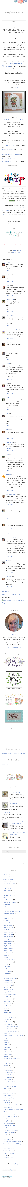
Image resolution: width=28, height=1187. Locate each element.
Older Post (22, 594)
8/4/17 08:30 (9, 270)
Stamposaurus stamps (10, 1114)
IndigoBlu (6, 996)
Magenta (6, 1033)
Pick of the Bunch (9, 1068)
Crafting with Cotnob (17, 529)
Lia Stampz (7, 1019)
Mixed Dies (7, 1049)
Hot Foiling (7, 987)
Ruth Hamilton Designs (10, 1086)
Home (14, 594)
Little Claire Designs (9, 1029)
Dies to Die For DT (9, 932)
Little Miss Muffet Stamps (11, 1031)
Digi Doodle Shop (8, 934)
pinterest (14, 247)
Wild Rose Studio (8, 1151)
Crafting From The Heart (9, 145)
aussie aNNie (9, 442)
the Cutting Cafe (8, 1123)
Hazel (7, 560)
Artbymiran (7, 886)
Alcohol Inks (7, 881)
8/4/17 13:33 (9, 338)
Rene (7, 397)
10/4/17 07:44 (10, 504)
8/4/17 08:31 (9, 281)
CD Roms (6, 897)
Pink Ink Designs (8, 1075)
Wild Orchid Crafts (9, 1148)
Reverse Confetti (8, 1081)
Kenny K (6, 1010)
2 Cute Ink (6, 874)
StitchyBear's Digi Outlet (11, 1116)
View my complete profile (14, 647)
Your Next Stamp (8, 1157)
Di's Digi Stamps (16, 252)
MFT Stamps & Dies (9, 1047)
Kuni (7, 351)
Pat (7, 508)
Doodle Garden (8, 950)
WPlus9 (6, 1155)
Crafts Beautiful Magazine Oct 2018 (13, 911)
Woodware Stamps (9, 1153)
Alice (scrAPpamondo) (12, 330)
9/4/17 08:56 (9, 438)
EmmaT (8, 285)
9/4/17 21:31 (9, 490)
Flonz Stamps (7, 971)
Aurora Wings (7, 888)
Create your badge (6, 768)
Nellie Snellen (7, 1054)
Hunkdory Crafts (8, 989)
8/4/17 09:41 (9, 295)
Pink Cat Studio (8, 1070)
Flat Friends (7, 969)
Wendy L (8, 274)
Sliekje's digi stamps (9, 1098)
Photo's (6, 1065)
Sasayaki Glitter (8, 1091)
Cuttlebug (6, 920)
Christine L (9, 315)
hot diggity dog (8, 985)
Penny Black (7, 1056)
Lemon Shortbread (9, 1017)
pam (7, 383)
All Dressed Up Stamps (10, 883)
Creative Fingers (7, 161)
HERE (16, 87)
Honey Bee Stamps (9, 982)
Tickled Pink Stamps (9, 1132)
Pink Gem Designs (8, 1072)
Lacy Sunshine (8, 1012)
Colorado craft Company (10, 902)
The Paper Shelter (7, 159)
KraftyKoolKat (10, 299)
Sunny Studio (7, 1121)
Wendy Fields (5, 764)
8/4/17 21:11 (9, 393)
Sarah (7, 454)
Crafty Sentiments (9, 913)
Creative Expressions (9, 916)
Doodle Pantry (7, 953)
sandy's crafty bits (11, 494)
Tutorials (6, 1134)
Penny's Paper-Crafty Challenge (11, 154)
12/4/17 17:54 (10, 572)
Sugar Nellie (7, 1118)
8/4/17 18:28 (9, 359)
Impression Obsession (10, 994)
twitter (21, 244)
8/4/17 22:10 (9, 409)
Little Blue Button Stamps (11, 1026)
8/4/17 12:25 (9, 326)
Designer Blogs (17, 1185)
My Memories (7, 1052)
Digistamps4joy (8, 941)
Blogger (17, 1164)
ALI (7, 342)
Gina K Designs (8, 980)
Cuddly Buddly (8, 918)
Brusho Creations (8, 893)
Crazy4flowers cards (14, 12)
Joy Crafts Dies (8, 1003)
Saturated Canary (8, 1095)
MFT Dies (6, 1045)
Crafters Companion (9, 906)
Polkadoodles (7, 1079)
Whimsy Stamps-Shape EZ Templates (14, 1144)
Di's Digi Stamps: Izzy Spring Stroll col (14, 120)
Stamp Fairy (7, 1102)
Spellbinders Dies (8, 1100)
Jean (7, 413)
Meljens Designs (8, 1040)
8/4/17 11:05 (9, 311)
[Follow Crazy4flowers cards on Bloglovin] (9, 1170)
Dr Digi (5, 955)
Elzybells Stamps (8, 959)
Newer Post (6, 594)
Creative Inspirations (8, 149)
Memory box (7, 1042)
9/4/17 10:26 (9, 450)
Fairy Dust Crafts (8, 962)
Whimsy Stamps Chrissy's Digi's (12, 1141)
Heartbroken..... (8, 812)
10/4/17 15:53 (10, 518)
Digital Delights (8, 943)
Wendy (14, 634)
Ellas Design (7, 957)
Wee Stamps (7, 1137)
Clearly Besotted (8, 900)
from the (6, 976)
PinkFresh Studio (8, 1077)
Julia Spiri (6, 1005)
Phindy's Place (8, 1063)
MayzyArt (6, 1038)
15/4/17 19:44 (10, 587)
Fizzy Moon (7, 966)
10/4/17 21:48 (10, 533)
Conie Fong (7, 904)
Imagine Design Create (10, 992)
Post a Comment (7, 591)
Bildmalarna (7, 890)
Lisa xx (8, 262)
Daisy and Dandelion (9, 923)
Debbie (8, 429)
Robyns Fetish (8, 1084)
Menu (14, 22)
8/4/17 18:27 (9, 347)
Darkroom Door (8, 925)
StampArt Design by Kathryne (12, 1104)
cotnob (8, 522)
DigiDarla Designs (8, 936)
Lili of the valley (8, 1022)
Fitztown (6, 964)
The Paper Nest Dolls (9, 1125)
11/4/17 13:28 (10, 556)
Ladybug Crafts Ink (9, 1015)
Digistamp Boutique (9, 939)
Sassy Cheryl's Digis (9, 1093)
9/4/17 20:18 (9, 470)
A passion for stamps (9, 879)
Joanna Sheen (7, 1001)
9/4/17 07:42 (9, 425)
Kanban (6, 1008)
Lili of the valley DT (9, 1024)
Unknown (8, 474)
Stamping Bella (8, 1107)
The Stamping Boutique (10, 1130)
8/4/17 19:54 (9, 379)
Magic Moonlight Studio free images (13, 1035)
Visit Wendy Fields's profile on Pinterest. (13, 753)
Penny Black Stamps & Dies (11, 1058)
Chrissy (8, 363)
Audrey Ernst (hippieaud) (13, 537)
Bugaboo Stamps (8, 895)
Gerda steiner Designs (10, 978)
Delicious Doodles (9, 927)
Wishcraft (8, 576)
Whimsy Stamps (8, 1139)
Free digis (6, 973)
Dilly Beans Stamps (9, 946)
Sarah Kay (6, 1088)
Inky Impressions (8, 999)
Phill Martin (7, 1061)
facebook (13, 244)
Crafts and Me (7, 909)
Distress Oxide (8, 948)
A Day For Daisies (8, 877)
